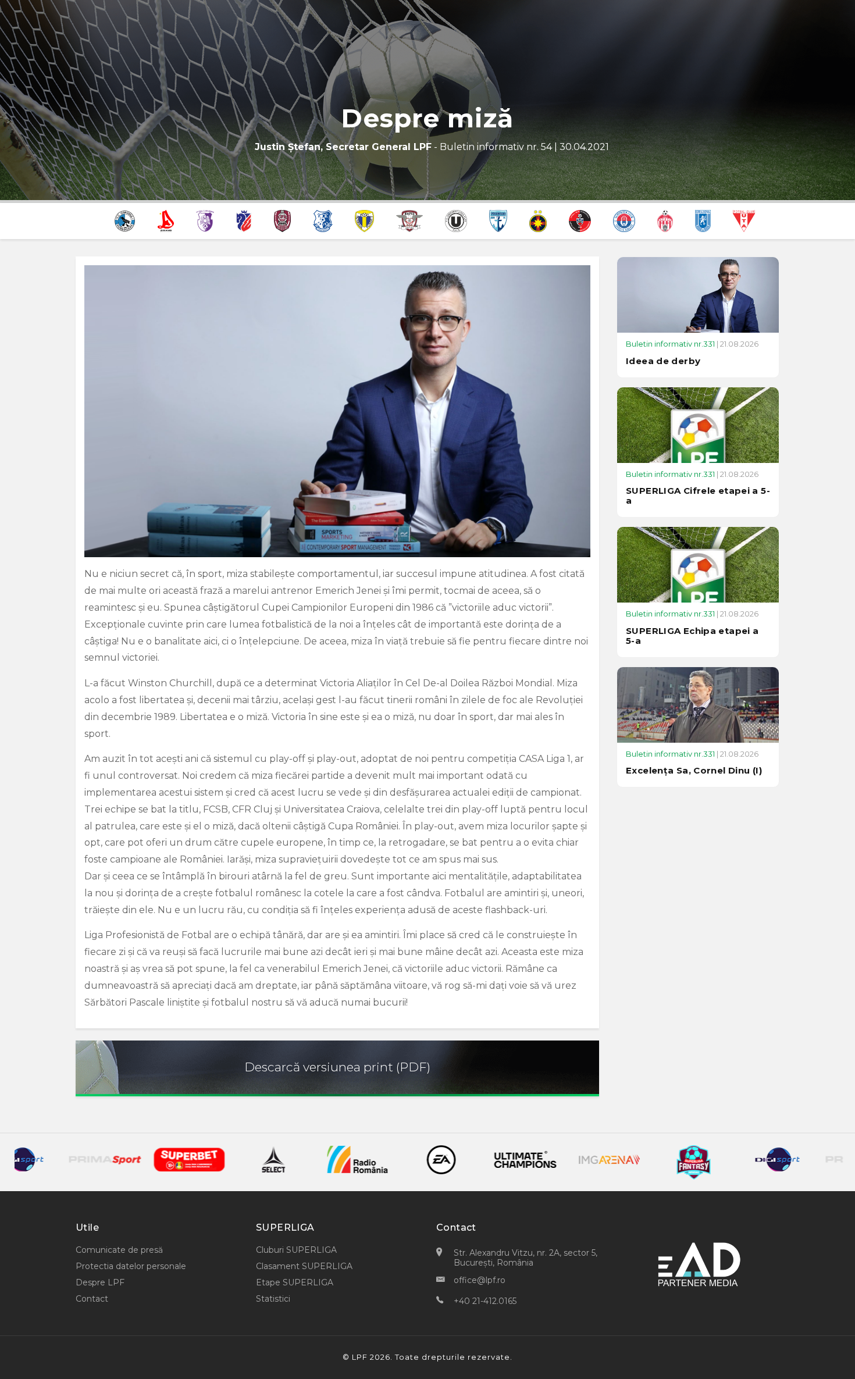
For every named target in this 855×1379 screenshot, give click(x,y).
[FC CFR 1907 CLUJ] (282, 220)
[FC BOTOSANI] (243, 220)
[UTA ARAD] (744, 220)
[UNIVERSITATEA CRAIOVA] (703, 220)
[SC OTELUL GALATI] (624, 220)
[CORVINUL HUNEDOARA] (125, 220)
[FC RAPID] (409, 220)
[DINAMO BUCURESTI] (166, 220)
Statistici (273, 1299)
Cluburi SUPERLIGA (296, 1250)
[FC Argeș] (205, 220)
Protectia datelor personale (131, 1266)
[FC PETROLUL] (364, 220)
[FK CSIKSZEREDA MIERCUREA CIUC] (580, 220)
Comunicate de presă (119, 1250)
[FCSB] (538, 220)
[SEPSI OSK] (665, 220)
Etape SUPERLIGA (294, 1282)
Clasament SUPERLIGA (304, 1266)
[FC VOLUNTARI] (498, 220)
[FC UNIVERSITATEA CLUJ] (456, 220)
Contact (92, 1299)
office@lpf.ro (479, 1280)
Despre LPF (100, 1282)
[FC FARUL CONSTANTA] (323, 220)
